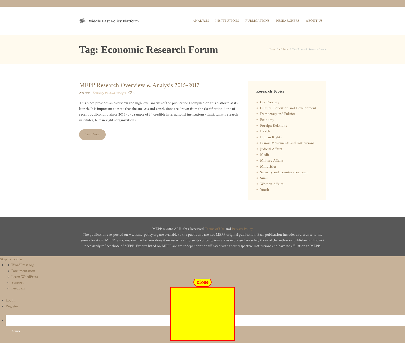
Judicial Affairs (271, 149)
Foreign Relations (273, 125)
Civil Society (269, 102)
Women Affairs (271, 184)
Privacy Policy (242, 228)
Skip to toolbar (11, 259)
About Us (314, 21)
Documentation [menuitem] (23, 270)
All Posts (283, 49)
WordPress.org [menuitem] (22, 264)
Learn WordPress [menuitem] (24, 276)
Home (272, 49)
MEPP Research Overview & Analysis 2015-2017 (139, 85)
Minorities (268, 166)
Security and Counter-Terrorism (284, 172)
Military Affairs (271, 160)
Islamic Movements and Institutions (287, 143)
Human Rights (271, 137)
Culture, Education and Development (288, 108)
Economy (267, 119)
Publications (257, 21)
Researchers (288, 21)
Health (265, 131)
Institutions (227, 21)
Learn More (92, 134)
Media (265, 154)
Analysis (201, 21)
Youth (264, 189)
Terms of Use (215, 228)
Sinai (264, 178)
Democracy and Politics (277, 113)
